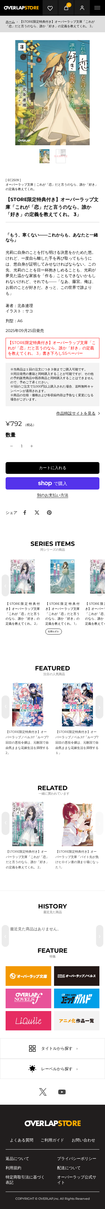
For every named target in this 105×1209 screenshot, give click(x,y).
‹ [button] (5, 585)
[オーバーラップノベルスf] (28, 998)
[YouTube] (62, 1092)
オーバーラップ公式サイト (76, 1180)
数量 (11, 435)
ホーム (10, 22)
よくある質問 (21, 1140)
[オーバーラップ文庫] (28, 976)
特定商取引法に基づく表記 (25, 1180)
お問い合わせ (83, 1140)
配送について (69, 1168)
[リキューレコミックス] (28, 1021)
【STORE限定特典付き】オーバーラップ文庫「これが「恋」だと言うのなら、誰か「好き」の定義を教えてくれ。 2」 (23, 614)
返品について (17, 1158)
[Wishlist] (50, 7)
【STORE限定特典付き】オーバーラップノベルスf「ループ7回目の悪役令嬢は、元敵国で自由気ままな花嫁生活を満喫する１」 (77, 742)
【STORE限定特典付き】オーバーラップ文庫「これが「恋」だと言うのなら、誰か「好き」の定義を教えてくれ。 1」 (62, 614)
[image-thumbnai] (45, 156)
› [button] (100, 585)
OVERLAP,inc (48, 1199)
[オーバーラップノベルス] (77, 976)
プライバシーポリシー (76, 1158)
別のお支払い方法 (52, 495)
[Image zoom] (52, 92)
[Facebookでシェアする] (24, 512)
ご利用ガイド (52, 1140)
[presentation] (6, 707)
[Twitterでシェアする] (37, 512)
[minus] (11, 446)
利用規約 (13, 1168)
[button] (52, 468)
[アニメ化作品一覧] (77, 1021)
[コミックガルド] (77, 998)
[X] (43, 1092)
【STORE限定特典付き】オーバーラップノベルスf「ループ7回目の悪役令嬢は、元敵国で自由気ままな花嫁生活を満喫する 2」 (27, 742)
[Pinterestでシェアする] (49, 512)
